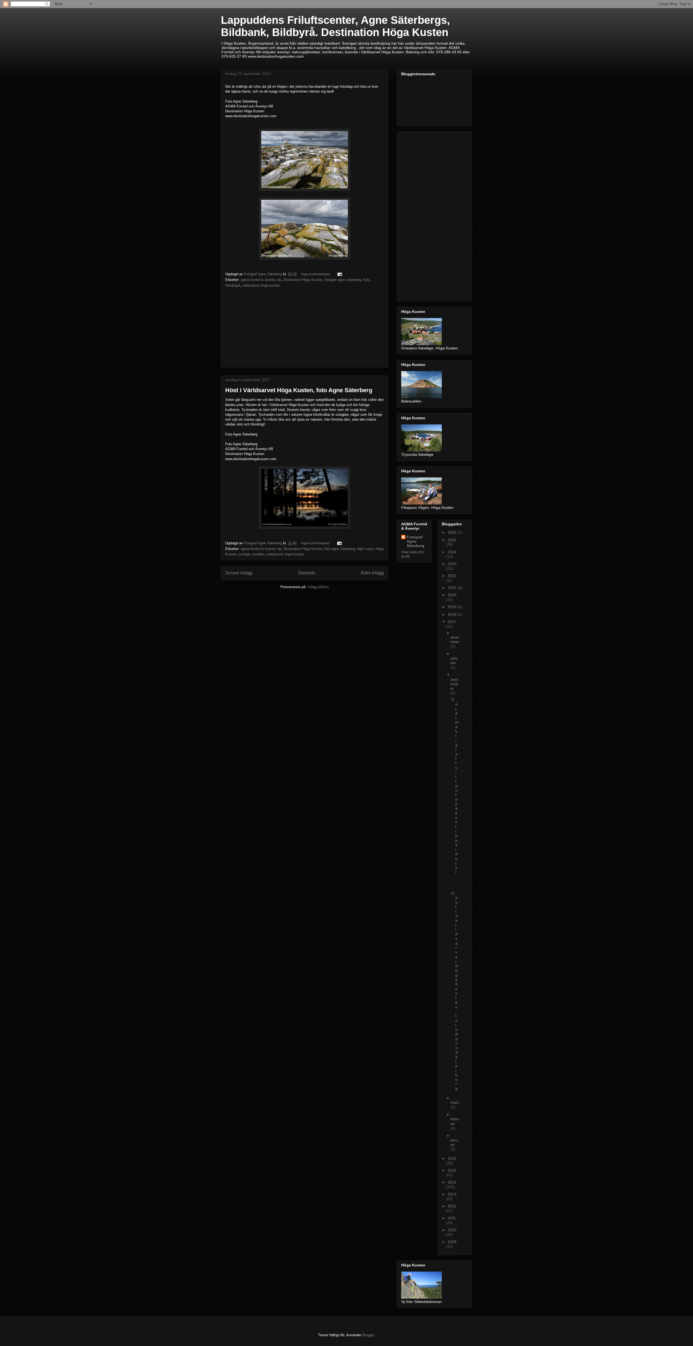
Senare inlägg (238, 573)
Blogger (368, 1335)
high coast (365, 549)
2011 (452, 1218)
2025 (452, 540)
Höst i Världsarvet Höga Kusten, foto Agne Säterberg (298, 390)
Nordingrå (232, 285)
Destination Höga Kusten (302, 280)
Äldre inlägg (372, 573)
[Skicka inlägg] (339, 274)
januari (454, 1142)
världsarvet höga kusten (261, 285)
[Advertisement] (304, 329)
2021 (452, 587)
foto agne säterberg (340, 549)
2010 (452, 1230)
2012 (452, 1206)
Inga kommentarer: (316, 274)
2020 (452, 595)
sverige (244, 554)
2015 (452, 1170)
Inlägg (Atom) (318, 587)
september (454, 684)
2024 (452, 552)
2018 (452, 614)
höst (366, 280)
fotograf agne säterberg (343, 280)
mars (454, 1102)
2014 (452, 1182)
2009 (452, 1242)
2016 (452, 1158)
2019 (452, 607)
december (454, 639)
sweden (258, 554)
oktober (454, 660)
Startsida (306, 573)
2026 (452, 532)
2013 (452, 1194)
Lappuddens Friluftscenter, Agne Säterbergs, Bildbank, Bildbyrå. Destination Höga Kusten (335, 26)
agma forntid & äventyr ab (261, 280)
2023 (452, 564)
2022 (452, 576)
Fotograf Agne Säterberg (415, 541)
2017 (452, 622)
